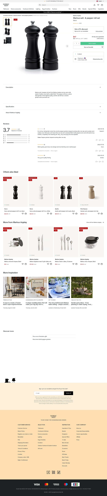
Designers (64, 434)
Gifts (79, 9)
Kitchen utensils (17, 15)
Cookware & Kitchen (8, 15)
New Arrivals (65, 442)
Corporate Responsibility (82, 431)
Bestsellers (65, 445)
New (70, 9)
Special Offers (92, 9)
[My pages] (94, 5)
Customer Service (22, 428)
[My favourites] (98, 5)
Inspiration (101, 9)
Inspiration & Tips (66, 428)
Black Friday (65, 460)
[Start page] (6, 5)
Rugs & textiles (46, 9)
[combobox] (100, 1)
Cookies (20, 454)
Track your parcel (22, 445)
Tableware (6, 9)
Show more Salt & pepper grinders (42, 339)
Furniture (54, 9)
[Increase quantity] (79, 43)
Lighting (38, 9)
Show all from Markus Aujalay (94, 222)
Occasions (65, 448)
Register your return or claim (25, 434)
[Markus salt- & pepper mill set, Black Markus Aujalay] (42, 45)
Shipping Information (23, 442)
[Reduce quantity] (74, 43)
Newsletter (20, 437)
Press (77, 439)
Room (74, 9)
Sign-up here (99, 31)
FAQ (19, 439)
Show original (54, 150)
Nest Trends (65, 457)
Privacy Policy (21, 451)
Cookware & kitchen (28, 9)
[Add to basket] (26, 213)
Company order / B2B (23, 457)
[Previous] (17, 46)
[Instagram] (53, 472)
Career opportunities (81, 434)
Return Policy (21, 431)
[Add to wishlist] (22, 214)
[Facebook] (48, 472)
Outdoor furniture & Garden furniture (47, 445)
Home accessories (16, 9)
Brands (84, 9)
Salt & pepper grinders (27, 15)
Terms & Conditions (23, 448)
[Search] (40, 5)
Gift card (40, 448)
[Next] (67, 46)
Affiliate (78, 437)
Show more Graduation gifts (40, 336)
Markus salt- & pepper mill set (40, 15)
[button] (77, 23)
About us (78, 428)
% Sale (64, 439)
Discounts (64, 465)
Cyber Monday (66, 463)
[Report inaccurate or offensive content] (103, 140)
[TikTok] (58, 472)
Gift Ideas (64, 454)
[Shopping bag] (102, 5)
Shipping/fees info (98, 59)
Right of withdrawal (23, 460)
